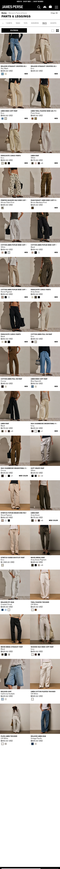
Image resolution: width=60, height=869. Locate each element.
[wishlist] (45, 7)
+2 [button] (42, 476)
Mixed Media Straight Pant (12, 647)
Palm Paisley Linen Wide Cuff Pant (44, 200)
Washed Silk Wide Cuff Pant (42, 647)
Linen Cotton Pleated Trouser (43, 692)
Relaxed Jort (6, 692)
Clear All (54, 13)
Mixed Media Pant (38, 558)
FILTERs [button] (14, 30)
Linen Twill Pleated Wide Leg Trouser (45, 111)
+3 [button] (42, 163)
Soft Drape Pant (37, 468)
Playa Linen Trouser (9, 736)
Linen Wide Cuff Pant (9, 111)
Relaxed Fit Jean (7, 602)
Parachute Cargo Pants (11, 156)
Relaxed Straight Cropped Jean (14, 66)
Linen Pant (35, 156)
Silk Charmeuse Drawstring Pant (44, 424)
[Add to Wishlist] (26, 38)
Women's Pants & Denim (18, 13)
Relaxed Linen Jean (38, 736)
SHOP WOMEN (38, 1)
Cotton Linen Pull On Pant (41, 334)
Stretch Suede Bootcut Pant (13, 558)
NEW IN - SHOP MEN (24, 1)
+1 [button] (42, 431)
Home (4, 13)
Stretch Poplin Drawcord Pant (14, 513)
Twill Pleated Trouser (40, 602)
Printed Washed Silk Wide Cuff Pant (15, 200)
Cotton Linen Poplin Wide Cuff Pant (15, 245)
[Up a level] (3, 23)
